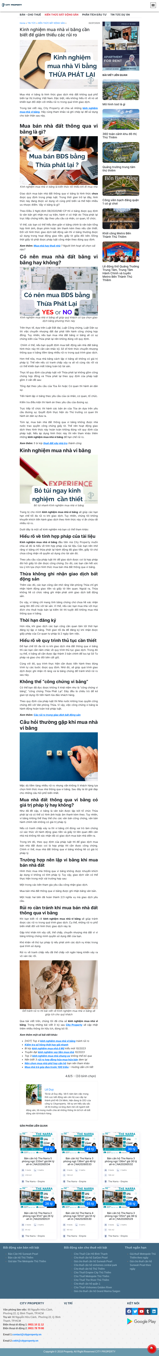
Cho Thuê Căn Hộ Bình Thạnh (91, 1254)
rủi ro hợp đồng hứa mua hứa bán (58, 1059)
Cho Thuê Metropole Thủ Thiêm (91, 1276)
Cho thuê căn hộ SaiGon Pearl (91, 1257)
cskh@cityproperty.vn (25, 1340)
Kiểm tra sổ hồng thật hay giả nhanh (46, 1044)
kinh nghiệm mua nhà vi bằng (57, 1040)
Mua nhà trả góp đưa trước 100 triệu (47, 1067)
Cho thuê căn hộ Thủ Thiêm (89, 1268)
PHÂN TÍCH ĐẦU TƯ (94, 14)
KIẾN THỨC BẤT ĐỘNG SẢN (61, 14)
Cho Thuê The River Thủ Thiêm (91, 1280)
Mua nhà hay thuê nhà (47, 245)
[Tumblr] (147, 1311)
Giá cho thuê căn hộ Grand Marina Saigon (97, 1291)
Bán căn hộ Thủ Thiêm (20, 1257)
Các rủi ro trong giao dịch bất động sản (57, 714)
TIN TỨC (31, 23)
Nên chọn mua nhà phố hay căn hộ (45, 1063)
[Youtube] (141, 1311)
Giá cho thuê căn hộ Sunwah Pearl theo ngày (141, 1265)
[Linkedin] (153, 1311)
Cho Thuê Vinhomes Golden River (93, 1287)
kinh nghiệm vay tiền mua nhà (56, 1052)
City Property (74, 1024)
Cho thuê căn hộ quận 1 (87, 1283)
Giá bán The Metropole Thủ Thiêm (27, 1261)
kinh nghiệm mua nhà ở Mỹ (48, 1048)
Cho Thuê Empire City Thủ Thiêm (92, 1272)
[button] (153, 5)
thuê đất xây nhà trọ (55, 443)
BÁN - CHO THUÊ (30, 14)
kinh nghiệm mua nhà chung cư (51, 1055)
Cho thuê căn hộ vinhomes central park (95, 1265)
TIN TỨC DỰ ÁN (120, 14)
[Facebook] (129, 1311)
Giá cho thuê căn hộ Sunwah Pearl (93, 1261)
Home (22, 23)
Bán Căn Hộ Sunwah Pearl (23, 1254)
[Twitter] (135, 1311)
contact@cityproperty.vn (26, 1334)
